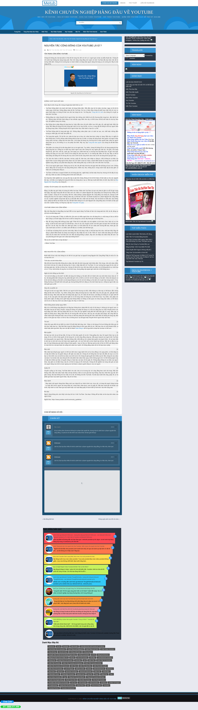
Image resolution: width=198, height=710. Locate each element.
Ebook (72, 657)
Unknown (57, 443)
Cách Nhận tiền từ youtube (57, 649)
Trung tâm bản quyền (94, 142)
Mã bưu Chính (80, 668)
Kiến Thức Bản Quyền (100, 666)
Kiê (85, 660)
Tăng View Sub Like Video (31, 31)
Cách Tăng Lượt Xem (92, 649)
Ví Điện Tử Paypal (114, 682)
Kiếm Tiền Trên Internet (90, 31)
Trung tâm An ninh (97, 112)
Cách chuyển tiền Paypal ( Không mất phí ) (138, 249)
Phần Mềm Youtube (68, 674)
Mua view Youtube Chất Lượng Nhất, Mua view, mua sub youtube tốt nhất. (74, 556)
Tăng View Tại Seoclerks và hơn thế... (137, 252)
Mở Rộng (110, 668)
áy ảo (58, 646)
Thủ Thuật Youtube (99, 680)
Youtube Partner (54, 688)
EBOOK (122, 3)
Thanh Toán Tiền (71, 680)
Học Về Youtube (82, 657)
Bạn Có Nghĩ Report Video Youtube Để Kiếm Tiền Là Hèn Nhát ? (70, 567)
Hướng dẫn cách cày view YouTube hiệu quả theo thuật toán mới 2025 (73, 599)
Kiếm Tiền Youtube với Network (58, 666)
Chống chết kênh (75, 652)
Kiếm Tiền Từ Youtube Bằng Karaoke (137, 237)
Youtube (106, 685)
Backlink (65, 646)
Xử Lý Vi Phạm (96, 685)
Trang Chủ (17, 31)
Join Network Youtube (105, 657)
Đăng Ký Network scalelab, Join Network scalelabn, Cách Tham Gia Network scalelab (77, 630)
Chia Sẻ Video (63, 652)
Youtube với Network (68, 688)
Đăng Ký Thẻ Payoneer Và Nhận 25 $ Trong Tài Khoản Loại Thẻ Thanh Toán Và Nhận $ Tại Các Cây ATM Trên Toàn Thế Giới (140, 256)
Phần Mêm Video (54, 674)
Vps (88, 685)
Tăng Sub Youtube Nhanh (76, 677)
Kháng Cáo (52, 660)
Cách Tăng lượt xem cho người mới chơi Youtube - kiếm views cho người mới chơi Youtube (78, 546)
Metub (89, 668)
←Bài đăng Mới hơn (48, 519)
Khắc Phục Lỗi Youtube (65, 660)
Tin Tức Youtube (131, 103)
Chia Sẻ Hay (52, 652)
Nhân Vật (97, 671)
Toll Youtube (82, 682)
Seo (111, 674)
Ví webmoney (53, 685)
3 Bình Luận (78, 50)
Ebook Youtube (130, 95)
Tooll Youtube (93, 682)
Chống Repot (88, 652)
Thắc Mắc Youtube (84, 680)
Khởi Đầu (78, 660)
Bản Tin (78, 31)
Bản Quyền (74, 646)
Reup (96, 674)
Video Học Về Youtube (67, 685)
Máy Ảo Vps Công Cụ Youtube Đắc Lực (138, 244)
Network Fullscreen (85, 671)
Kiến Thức (45, 31)
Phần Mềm (106, 671)
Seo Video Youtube (56, 31)
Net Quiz (60, 671)
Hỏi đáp (92, 657)
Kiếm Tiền (91, 660)
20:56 (112, 443)
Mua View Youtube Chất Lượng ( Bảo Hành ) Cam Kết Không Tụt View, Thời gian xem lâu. (139, 240)
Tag (65, 677)
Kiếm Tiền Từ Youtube (104, 660)
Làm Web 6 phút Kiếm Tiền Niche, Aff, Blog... (139, 234)
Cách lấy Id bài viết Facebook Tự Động (92, 646)
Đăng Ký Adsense (103, 655)
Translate (132, 58)
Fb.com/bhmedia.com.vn (134, 168)
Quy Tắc (89, 674)
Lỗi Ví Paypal (69, 668)
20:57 (112, 457)
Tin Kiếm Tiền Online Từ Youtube (58, 682)
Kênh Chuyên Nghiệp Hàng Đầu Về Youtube (99, 12)
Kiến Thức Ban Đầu (54, 50)
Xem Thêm (103, 31)
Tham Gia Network (109, 3)
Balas (48, 432)
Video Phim (80, 685)
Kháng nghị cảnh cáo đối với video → (109, 519)
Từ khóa (103, 682)
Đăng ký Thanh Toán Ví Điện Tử (58, 657)
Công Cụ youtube (84, 655)
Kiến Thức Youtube (131, 106)
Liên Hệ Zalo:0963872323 (134, 82)
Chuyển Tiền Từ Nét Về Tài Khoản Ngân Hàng (62, 655)
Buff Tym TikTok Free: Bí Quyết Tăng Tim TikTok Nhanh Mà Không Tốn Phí (74, 588)
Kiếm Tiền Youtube (54, 663)
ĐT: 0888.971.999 (11, 706)
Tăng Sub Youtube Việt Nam (95, 677)
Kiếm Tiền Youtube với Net (93, 663)
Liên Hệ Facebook (147, 3)
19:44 (112, 427)
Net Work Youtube (71, 671)
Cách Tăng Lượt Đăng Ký (75, 649)
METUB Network (99, 668)
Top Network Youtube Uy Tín (134, 261)
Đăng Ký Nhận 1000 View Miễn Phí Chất (138, 247)
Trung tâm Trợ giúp (78, 202)
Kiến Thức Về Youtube (66, 50)
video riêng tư (79, 328)
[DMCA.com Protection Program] (124, 699)
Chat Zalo (7, 701)
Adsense (51, 646)
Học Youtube (68, 31)
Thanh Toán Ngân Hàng (56, 680)
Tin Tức (73, 682)
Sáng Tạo (104, 674)
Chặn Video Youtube (107, 649)
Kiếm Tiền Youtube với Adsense (72, 663)
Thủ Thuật (133, 3)
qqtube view (80, 674)
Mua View (52, 671)
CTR (93, 655)
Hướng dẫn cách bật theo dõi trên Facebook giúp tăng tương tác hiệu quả (74, 609)
